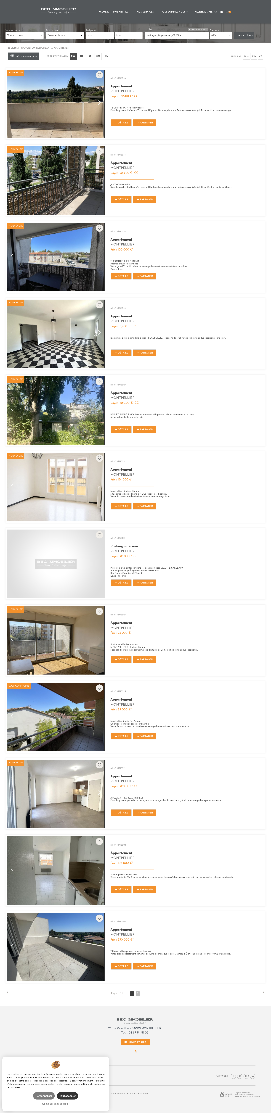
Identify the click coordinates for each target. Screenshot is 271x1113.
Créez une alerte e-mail (26, 56)
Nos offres (121, 11)
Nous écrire (137, 1041)
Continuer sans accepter (55, 1103)
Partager (146, 122)
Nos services (146, 11)
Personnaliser (44, 1096)
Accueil (104, 11)
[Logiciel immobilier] (225, 1095)
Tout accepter (67, 1096)
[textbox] (177, 35)
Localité (148, 29)
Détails (123, 122)
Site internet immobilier (244, 1095)
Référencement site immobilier (247, 1096)
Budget (89, 31)
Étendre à (214, 31)
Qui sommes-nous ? (175, 11)
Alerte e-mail (204, 11)
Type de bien (52, 31)
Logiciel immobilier (242, 1093)
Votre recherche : (13, 31)
